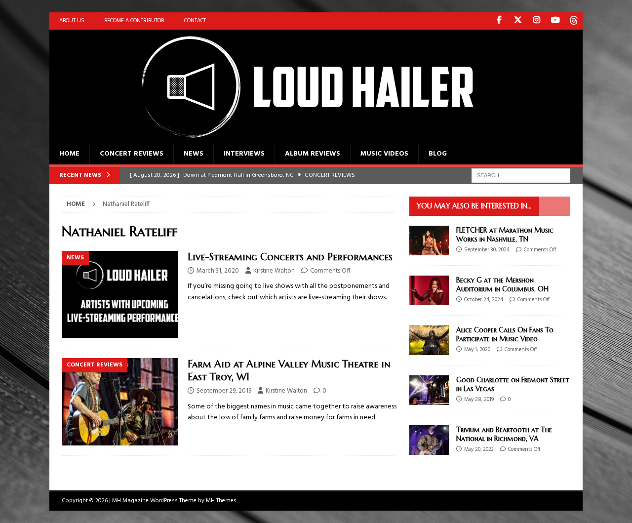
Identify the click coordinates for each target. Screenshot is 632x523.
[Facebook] (499, 21)
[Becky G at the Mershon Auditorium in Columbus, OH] (429, 290)
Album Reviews (312, 154)
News (193, 154)
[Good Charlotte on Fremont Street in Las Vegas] (429, 390)
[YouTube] (555, 21)
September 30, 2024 (487, 249)
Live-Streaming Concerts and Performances (290, 257)
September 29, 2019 (224, 391)
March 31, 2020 (218, 271)
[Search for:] (521, 175)
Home (69, 154)
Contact (195, 20)
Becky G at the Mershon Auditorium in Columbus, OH (502, 284)
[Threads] (574, 21)
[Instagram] (536, 21)
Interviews (244, 154)
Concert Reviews (131, 154)
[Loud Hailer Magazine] (296, 138)
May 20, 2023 (479, 449)
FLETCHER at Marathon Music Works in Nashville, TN (504, 234)
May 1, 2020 (477, 349)
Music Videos (384, 154)
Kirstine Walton (274, 271)
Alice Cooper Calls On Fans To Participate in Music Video (504, 334)
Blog (438, 154)
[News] (120, 294)
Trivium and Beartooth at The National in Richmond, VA (504, 434)
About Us (71, 20)
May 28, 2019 (479, 399)
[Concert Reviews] (120, 401)
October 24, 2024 (483, 299)
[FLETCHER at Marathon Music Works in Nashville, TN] (429, 240)
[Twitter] (517, 21)
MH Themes (221, 501)
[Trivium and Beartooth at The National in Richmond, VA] (429, 440)
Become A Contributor (134, 20)
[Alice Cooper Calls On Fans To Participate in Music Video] (429, 340)
